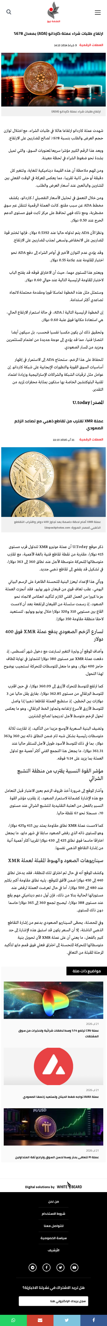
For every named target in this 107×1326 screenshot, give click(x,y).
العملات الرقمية (91, 45)
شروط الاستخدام (53, 1213)
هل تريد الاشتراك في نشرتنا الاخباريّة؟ (54, 1287)
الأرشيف (53, 1250)
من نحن (53, 1201)
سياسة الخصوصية (54, 1238)
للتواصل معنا (53, 1226)
